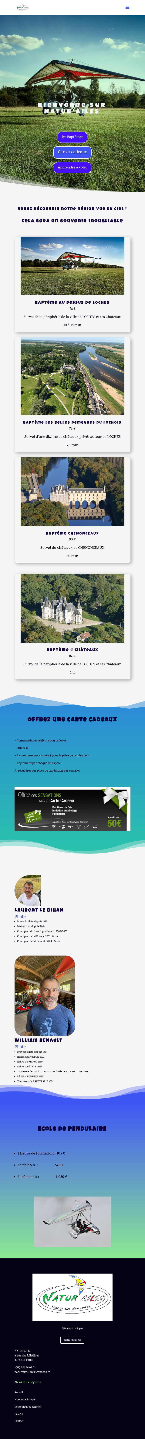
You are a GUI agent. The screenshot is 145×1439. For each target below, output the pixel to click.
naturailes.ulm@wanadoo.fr (32, 1372)
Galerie (19, 1414)
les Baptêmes (72, 137)
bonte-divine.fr (72, 1340)
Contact (19, 1421)
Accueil (19, 1393)
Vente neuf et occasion (28, 1407)
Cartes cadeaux (72, 152)
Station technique (25, 1400)
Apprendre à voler (72, 168)
